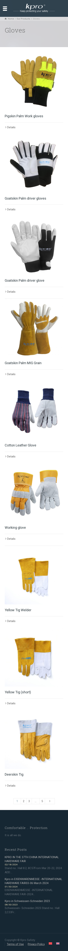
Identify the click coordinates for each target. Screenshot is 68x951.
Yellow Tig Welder (18, 610)
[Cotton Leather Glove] (34, 410)
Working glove (15, 528)
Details (11, 127)
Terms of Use (15, 944)
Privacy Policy (36, 944)
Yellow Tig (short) (18, 692)
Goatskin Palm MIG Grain (23, 363)
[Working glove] (34, 492)
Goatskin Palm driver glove (24, 280)
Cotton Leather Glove (20, 445)
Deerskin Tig (14, 774)
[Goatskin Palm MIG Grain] (34, 328)
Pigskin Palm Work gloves (24, 116)
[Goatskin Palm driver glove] (34, 245)
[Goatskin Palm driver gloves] (34, 163)
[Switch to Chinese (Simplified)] (50, 943)
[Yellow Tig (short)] (34, 657)
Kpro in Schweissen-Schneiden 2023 (27, 901)
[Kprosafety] (34, 8)
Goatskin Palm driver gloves (25, 198)
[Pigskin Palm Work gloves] (34, 81)
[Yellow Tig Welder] (34, 575)
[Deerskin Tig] (34, 739)
